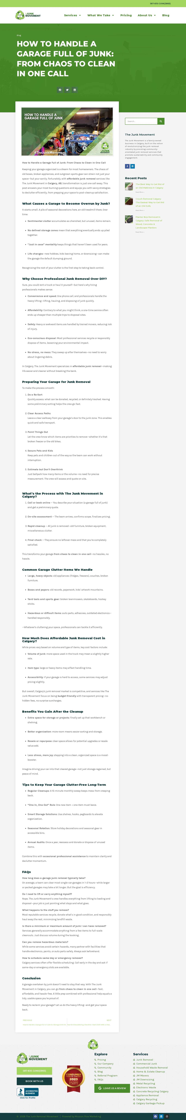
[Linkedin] (132, 166)
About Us (145, 15)
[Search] (160, 121)
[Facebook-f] (127, 166)
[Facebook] (155, 1116)
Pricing (126, 15)
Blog (165, 15)
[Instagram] (167, 1116)
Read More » (140, 192)
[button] (60, 90)
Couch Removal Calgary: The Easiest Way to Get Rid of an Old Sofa (150, 202)
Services (70, 15)
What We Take (98, 15)
